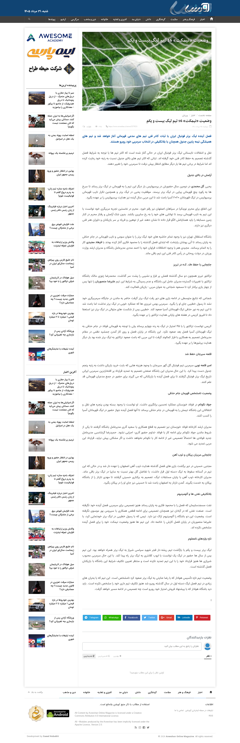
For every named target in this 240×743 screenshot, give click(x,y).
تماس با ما (179, 710)
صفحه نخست (204, 115)
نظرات (89, 126)
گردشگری (161, 19)
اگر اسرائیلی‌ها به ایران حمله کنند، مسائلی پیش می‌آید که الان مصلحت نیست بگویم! (61, 121)
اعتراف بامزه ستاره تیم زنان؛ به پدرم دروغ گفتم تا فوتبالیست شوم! (61, 192)
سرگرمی (75, 19)
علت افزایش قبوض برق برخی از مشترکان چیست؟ (62, 226)
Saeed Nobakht (51, 736)
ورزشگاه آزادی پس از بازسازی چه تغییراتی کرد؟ (61, 332)
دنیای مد (136, 19)
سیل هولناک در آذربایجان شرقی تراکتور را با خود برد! (61, 279)
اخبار (202, 19)
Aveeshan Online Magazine (180, 736)
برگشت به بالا (37, 692)
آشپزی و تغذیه (120, 19)
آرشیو (63, 19)
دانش (148, 19)
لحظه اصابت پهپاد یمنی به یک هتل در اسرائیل (61, 137)
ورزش (185, 115)
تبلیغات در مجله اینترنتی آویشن (199, 710)
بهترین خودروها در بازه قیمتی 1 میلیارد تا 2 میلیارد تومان (61, 317)
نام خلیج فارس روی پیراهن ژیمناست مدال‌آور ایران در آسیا (61, 263)
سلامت (174, 19)
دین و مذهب (90, 19)
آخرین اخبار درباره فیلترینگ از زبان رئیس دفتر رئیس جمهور (61, 210)
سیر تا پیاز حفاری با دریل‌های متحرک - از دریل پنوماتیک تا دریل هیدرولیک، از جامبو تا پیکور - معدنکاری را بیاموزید (61, 100)
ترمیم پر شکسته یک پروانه (61, 153)
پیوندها (51, 19)
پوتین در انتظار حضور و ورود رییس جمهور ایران (60, 172)
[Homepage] (211, 19)
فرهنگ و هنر (189, 19)
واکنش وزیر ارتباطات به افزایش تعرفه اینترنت (63, 244)
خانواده (104, 19)
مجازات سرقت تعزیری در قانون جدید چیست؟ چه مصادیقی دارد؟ (62, 299)
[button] (29, 19)
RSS (211, 716)
